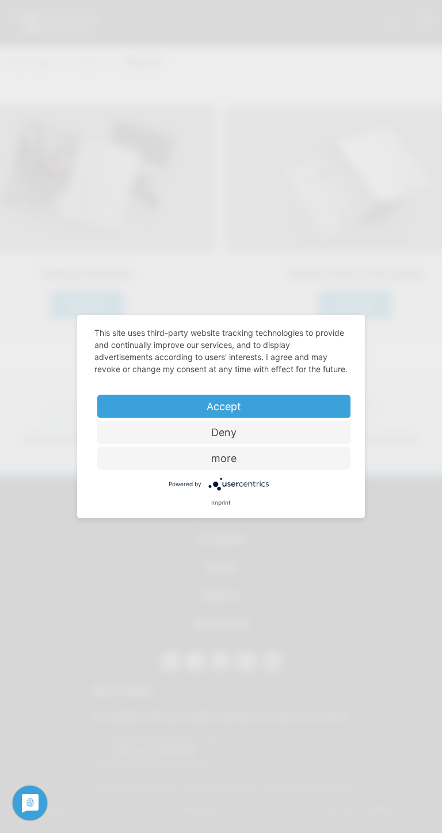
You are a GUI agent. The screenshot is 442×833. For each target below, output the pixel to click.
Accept (224, 406)
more (224, 458)
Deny (224, 432)
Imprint (221, 502)
